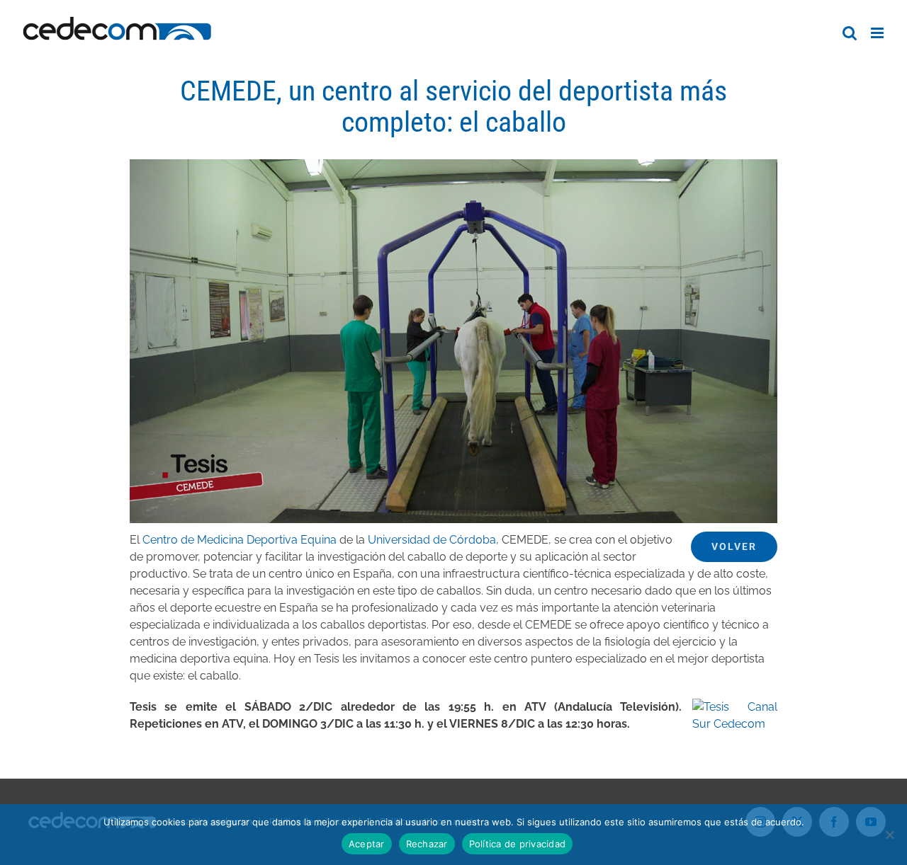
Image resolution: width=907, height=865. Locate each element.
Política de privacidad (517, 843)
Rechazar (427, 843)
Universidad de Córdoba (432, 539)
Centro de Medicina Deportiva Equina (239, 539)
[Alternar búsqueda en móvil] (850, 32)
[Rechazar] (889, 834)
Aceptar (367, 843)
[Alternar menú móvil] (878, 32)
